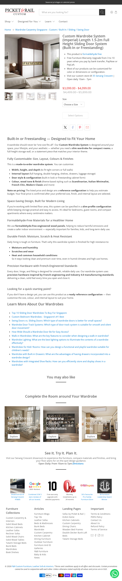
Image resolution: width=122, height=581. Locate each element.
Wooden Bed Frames (72, 529)
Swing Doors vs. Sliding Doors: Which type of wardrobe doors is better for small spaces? (57, 320)
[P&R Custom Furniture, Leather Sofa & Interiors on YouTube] (102, 535)
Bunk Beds (11, 546)
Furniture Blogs (42, 513)
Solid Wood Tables (15, 539)
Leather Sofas (12, 530)
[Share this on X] (65, 127)
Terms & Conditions (100, 513)
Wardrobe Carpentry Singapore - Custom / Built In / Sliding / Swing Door (52, 29)
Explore (14, 436)
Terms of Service (99, 529)
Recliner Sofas (13, 533)
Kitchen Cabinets (14, 527)
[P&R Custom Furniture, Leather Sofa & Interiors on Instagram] (99, 535)
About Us (95, 523)
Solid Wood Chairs (15, 536)
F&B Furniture (41, 551)
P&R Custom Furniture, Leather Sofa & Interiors (32, 566)
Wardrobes (11, 549)
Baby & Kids (40, 554)
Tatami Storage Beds (16, 542)
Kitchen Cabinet (42, 535)
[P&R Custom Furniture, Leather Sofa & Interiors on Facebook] (95, 535)
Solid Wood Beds (14, 524)
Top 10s (38, 517)
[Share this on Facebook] (72, 127)
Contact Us (96, 520)
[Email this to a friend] (87, 127)
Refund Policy (97, 526)
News (37, 557)
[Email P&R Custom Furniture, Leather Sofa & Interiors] (92, 535)
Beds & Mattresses (43, 523)
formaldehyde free (92, 54)
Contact (63, 21)
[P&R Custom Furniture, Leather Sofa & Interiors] (20, 12)
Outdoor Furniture (43, 542)
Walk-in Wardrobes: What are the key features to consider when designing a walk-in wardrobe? (60, 335)
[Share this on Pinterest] (80, 127)
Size (64, 99)
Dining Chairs (69, 526)
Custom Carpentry (43, 532)
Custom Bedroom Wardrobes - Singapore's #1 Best (38, 316)
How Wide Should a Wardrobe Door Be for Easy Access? (40, 331)
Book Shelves (12, 552)
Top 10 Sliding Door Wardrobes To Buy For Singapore (39, 312)
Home (8, 29)
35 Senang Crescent (103, 75)
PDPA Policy (96, 517)
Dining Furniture (42, 538)
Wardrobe (39, 529)
